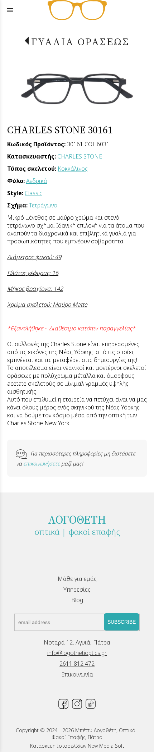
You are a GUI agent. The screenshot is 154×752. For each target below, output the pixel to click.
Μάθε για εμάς (77, 579)
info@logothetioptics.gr (77, 653)
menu (10, 10)
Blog (77, 600)
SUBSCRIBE (121, 622)
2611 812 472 (77, 664)
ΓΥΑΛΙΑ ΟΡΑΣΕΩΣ (80, 42)
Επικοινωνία (77, 674)
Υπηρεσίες (77, 589)
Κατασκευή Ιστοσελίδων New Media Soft (77, 745)
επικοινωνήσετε (41, 463)
